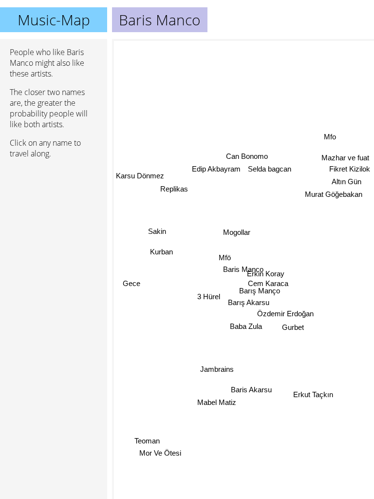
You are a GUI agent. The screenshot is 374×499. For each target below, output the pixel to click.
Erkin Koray (265, 273)
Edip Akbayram (215, 169)
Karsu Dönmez (140, 176)
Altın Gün (346, 181)
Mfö (225, 257)
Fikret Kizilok (349, 169)
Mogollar (236, 232)
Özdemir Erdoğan (285, 313)
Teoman (147, 442)
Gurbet (293, 327)
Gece (131, 283)
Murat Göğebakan (333, 195)
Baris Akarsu (251, 389)
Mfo (330, 138)
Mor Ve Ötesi (161, 454)
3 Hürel (208, 295)
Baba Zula (246, 326)
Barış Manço (259, 291)
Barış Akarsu (248, 302)
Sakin (157, 232)
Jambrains (216, 368)
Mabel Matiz (216, 402)
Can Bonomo (246, 156)
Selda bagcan (269, 168)
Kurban (161, 252)
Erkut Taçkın (313, 394)
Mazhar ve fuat (345, 158)
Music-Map (54, 20)
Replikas (174, 189)
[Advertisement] (53, 218)
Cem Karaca (268, 283)
